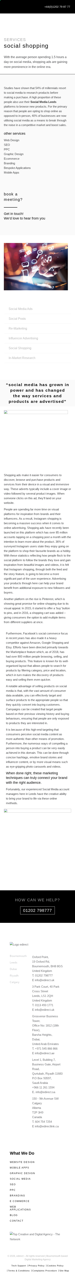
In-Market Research (22, 358)
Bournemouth (18, 956)
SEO (7, 144)
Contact (16, 1220)
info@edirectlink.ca (47, 1126)
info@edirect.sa (45, 1092)
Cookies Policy (55, 1265)
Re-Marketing (18, 328)
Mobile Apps (11, 172)
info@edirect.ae (44, 1053)
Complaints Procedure (44, 1270)
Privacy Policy (37, 1265)
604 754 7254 (43, 1121)
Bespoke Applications (17, 167)
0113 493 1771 (44, 1005)
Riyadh (14, 975)
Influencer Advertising (23, 338)
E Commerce (20, 1201)
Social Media (20, 1179)
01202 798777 (37, 910)
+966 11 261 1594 (43, 1087)
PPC (7, 149)
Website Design (22, 1162)
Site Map (64, 1270)
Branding (9, 163)
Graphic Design (13, 154)
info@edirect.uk (44, 980)
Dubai (13, 969)
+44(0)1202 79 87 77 (57, 6)
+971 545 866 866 (46, 1048)
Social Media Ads (20, 308)
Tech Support (18, 1265)
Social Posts (17, 318)
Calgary (15, 982)
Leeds (14, 962)
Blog (14, 1215)
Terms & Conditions (19, 1270)
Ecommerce (11, 158)
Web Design (11, 140)
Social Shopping (20, 348)
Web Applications (20, 1208)
